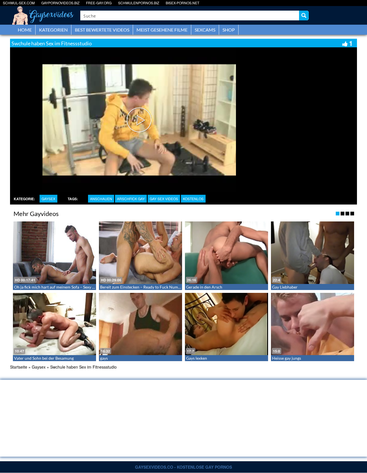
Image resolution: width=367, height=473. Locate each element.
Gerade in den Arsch (204, 287)
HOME (25, 29)
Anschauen (101, 198)
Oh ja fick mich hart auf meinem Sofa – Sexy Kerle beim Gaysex (69, 287)
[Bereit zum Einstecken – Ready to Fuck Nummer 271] (140, 252)
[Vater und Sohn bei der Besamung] (54, 324)
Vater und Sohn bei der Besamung (44, 358)
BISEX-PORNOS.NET (182, 2)
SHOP (228, 29)
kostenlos (193, 198)
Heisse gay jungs (286, 358)
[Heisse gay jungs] (312, 324)
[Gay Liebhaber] (312, 252)
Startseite (18, 367)
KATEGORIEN (53, 29)
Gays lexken (196, 358)
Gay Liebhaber (285, 287)
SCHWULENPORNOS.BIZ (138, 2)
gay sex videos (164, 198)
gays (104, 358)
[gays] (140, 324)
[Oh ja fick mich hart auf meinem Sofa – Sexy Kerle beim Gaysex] (54, 252)
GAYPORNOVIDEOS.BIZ (60, 2)
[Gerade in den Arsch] (226, 252)
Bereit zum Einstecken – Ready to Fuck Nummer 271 (146, 287)
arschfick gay (131, 198)
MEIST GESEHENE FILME (162, 29)
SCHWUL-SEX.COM (19, 2)
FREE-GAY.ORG (99, 2)
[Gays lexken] (226, 324)
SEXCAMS (205, 29)
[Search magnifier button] (304, 15)
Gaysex (48, 198)
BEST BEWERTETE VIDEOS (102, 29)
